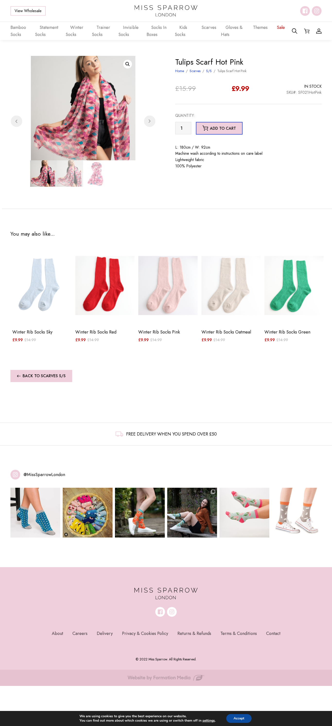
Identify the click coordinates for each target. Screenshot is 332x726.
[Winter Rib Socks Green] (293, 285)
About (57, 633)
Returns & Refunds (194, 633)
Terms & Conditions (238, 633)
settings (208, 720)
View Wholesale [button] (28, 11)
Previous (16, 121)
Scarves (195, 70)
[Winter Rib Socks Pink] (167, 285)
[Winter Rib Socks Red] (104, 285)
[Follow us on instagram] (316, 11)
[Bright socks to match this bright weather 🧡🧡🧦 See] (140, 513)
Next (149, 121)
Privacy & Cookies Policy (145, 633)
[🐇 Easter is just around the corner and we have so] (297, 513)
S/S (209, 70)
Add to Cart (41, 317)
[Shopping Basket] (307, 31)
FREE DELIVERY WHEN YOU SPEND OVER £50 (171, 434)
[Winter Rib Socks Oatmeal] (231, 285)
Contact (273, 633)
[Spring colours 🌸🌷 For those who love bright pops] (244, 513)
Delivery (105, 633)
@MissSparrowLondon (44, 474)
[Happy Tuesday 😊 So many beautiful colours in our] (192, 513)
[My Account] (319, 31)
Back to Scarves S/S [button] (44, 376)
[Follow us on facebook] (305, 11)
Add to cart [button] (223, 128)
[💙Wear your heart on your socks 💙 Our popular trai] (35, 513)
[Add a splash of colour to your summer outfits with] (88, 513)
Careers (79, 633)
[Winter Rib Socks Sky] (41, 285)
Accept (239, 718)
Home (179, 70)
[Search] (294, 31)
